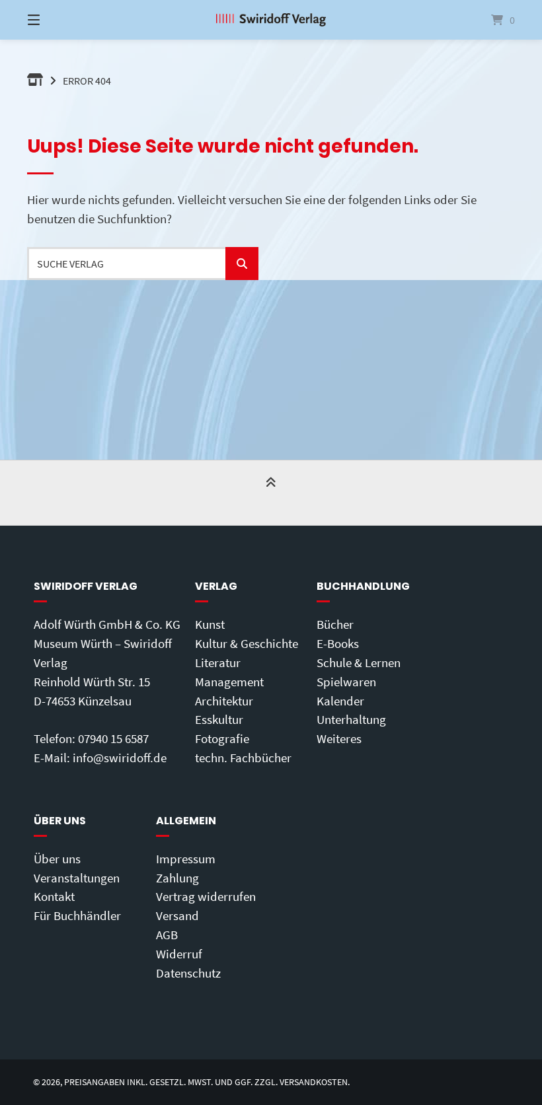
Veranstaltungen (77, 878)
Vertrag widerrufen (206, 896)
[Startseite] (271, 20)
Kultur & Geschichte (246, 643)
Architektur (224, 701)
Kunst (210, 624)
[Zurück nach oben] (271, 494)
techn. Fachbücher (243, 758)
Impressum (185, 859)
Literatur (218, 662)
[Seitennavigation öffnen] (57, 20)
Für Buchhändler (77, 915)
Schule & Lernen (359, 662)
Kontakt (54, 896)
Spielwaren (346, 682)
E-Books (338, 643)
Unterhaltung (351, 719)
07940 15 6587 (113, 738)
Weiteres (339, 738)
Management (229, 682)
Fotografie (222, 738)
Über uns (57, 859)
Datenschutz (188, 973)
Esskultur (219, 719)
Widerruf (179, 954)
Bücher (335, 624)
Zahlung (177, 878)
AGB (167, 935)
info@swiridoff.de (120, 758)
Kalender (340, 701)
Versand (177, 915)
